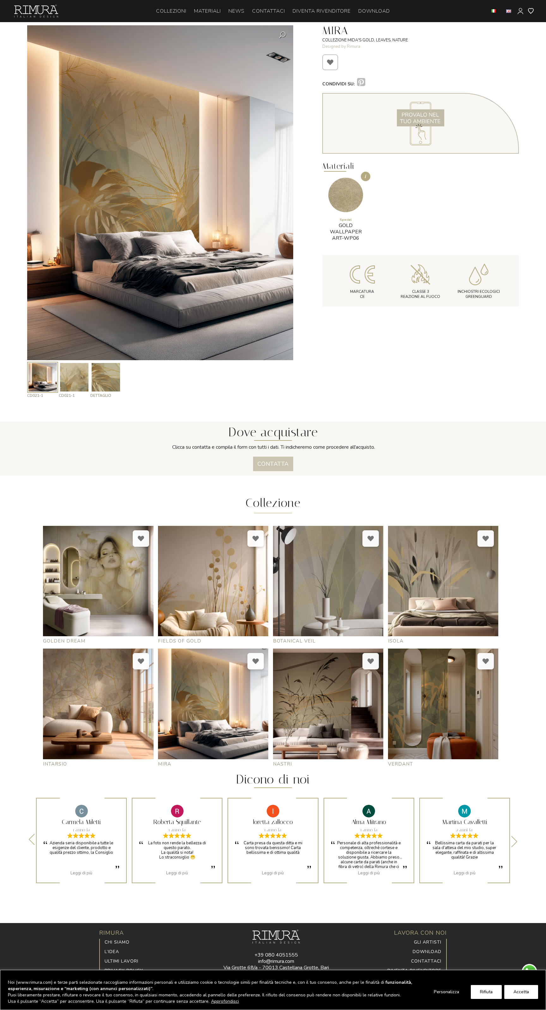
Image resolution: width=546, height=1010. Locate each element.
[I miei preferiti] (531, 10)
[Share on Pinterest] (361, 82)
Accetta (521, 992)
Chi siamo (117, 942)
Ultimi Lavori (121, 961)
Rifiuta (486, 992)
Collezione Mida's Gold (348, 40)
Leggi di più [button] (81, 873)
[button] (283, 180)
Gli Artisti (427, 942)
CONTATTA (273, 464)
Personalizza (446, 992)
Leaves (383, 40)
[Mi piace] (330, 62)
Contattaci (426, 961)
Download (427, 952)
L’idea (112, 952)
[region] (273, 990)
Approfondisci (225, 1001)
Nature (400, 40)
